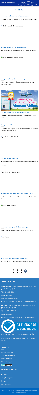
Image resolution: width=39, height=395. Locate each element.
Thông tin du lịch (32, 4)
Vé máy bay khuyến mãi (28, 4)
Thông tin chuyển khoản (8, 355)
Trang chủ (19, 3)
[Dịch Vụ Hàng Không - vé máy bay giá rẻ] (8, 3)
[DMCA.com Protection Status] (6, 365)
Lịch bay (3, 381)
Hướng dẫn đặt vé (6, 359)
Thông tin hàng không (7, 378)
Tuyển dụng (36, 3)
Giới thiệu (4, 375)
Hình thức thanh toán (7, 352)
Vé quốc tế (25, 4)
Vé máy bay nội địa (22, 4)
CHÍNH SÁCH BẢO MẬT (21, 392)
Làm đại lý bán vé (6, 384)
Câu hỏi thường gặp (6, 362)
